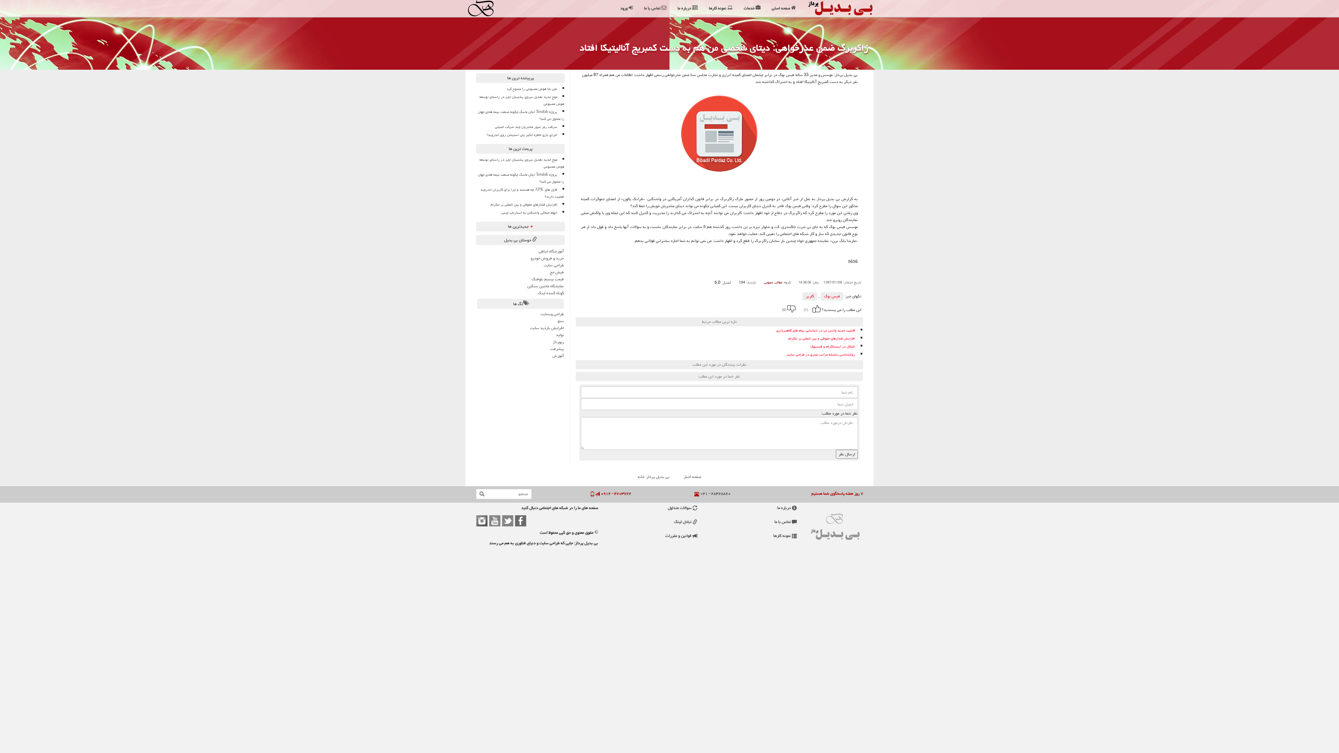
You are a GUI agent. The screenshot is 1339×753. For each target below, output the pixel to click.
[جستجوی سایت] (482, 494)
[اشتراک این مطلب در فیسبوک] (706, 309)
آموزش (558, 356)
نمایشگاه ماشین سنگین (545, 286)
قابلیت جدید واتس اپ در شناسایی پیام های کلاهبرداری (815, 330)
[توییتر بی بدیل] (507, 520)
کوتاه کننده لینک (551, 293)
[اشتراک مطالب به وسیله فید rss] (687, 309)
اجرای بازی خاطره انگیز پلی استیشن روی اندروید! (522, 134)
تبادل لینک (683, 522)
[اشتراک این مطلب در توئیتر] (697, 309)
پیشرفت (557, 349)
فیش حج (557, 272)
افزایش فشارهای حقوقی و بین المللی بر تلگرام (821, 338)
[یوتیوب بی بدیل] (494, 520)
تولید (560, 335)
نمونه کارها (782, 536)
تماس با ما (783, 522)
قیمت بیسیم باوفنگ (548, 279)
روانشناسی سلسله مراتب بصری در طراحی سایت (821, 354)
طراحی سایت (554, 265)
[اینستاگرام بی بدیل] (481, 520)
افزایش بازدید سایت (547, 328)
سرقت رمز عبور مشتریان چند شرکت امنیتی (526, 126)
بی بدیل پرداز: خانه (654, 477)
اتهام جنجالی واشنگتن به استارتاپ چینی (529, 212)
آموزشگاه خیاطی (551, 251)
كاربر (810, 296)
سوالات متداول (680, 508)
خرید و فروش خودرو (547, 258)
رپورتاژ (558, 342)
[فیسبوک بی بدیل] (520, 520)
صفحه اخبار (692, 477)
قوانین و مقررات (679, 536)
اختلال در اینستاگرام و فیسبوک (832, 346)
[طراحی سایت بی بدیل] (487, 8)
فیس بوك (832, 296)
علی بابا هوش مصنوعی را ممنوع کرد (532, 88)
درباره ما (784, 508)
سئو (561, 321)
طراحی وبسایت (552, 314)
